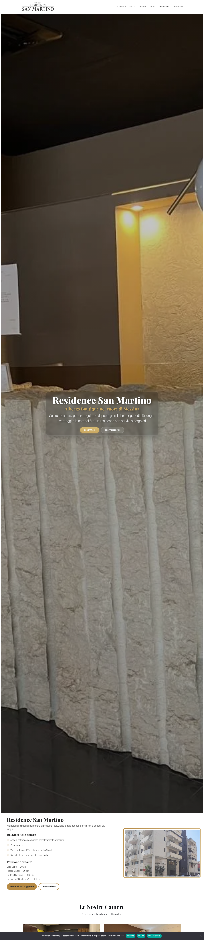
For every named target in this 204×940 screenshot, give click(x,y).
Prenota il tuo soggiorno (22, 886)
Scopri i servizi (112, 430)
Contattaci (177, 6)
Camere (121, 6)
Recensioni (163, 6)
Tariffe (152, 6)
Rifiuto (141, 936)
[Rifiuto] (200, 935)
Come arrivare (49, 886)
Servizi (132, 6)
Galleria (142, 6)
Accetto (130, 936)
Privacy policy (154, 936)
